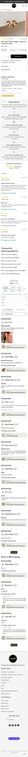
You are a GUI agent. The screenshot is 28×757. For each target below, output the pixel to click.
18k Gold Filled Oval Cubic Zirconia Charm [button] (15, 525)
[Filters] (2, 314)
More (24, 288)
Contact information (14, 752)
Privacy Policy (4, 701)
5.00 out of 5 (17, 166)
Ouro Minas (23, 117)
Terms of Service (5, 709)
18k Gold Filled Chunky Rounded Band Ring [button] (15, 459)
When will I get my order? (9, 261)
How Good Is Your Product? (8, 672)
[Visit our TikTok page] (18, 725)
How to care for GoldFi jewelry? (10, 274)
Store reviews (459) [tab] (20, 309)
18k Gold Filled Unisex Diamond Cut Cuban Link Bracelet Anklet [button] (15, 370)
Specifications (5, 69)
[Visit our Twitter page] (13, 725)
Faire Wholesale (5, 680)
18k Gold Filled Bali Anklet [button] (12, 435)
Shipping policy (23, 751)
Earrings (5, 9)
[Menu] (1, 5)
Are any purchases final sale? (10, 257)
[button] (4, 39)
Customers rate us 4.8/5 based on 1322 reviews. (13, 665)
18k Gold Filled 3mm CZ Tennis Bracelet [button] (14, 607)
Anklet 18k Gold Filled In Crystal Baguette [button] (15, 576)
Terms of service (17, 751)
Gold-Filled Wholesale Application (9, 691)
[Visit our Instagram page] (10, 725)
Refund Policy (4, 703)
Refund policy (4, 751)
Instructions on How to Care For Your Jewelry (12, 675)
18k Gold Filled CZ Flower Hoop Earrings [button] (15, 504)
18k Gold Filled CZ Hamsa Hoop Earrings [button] (15, 347)
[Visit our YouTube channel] (15, 725)
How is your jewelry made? (9, 267)
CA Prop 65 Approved (6, 677)
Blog (2, 688)
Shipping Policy (5, 706)
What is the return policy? (9, 254)
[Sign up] (20, 719)
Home (2, 9)
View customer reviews (7, 95)
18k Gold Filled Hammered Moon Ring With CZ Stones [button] (15, 546)
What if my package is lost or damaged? (13, 270)
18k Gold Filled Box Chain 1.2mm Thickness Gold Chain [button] (15, 415)
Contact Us (3, 683)
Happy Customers (5, 693)
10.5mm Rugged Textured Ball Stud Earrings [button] (15, 392)
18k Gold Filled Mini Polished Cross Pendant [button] (15, 482)
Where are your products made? (11, 264)
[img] (4, 177)
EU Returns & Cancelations (7, 711)
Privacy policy (10, 751)
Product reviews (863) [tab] (8, 309)
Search (2, 685)
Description (4, 66)
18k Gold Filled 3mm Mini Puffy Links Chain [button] (15, 638)
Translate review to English (9, 193)
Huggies (9, 9)
